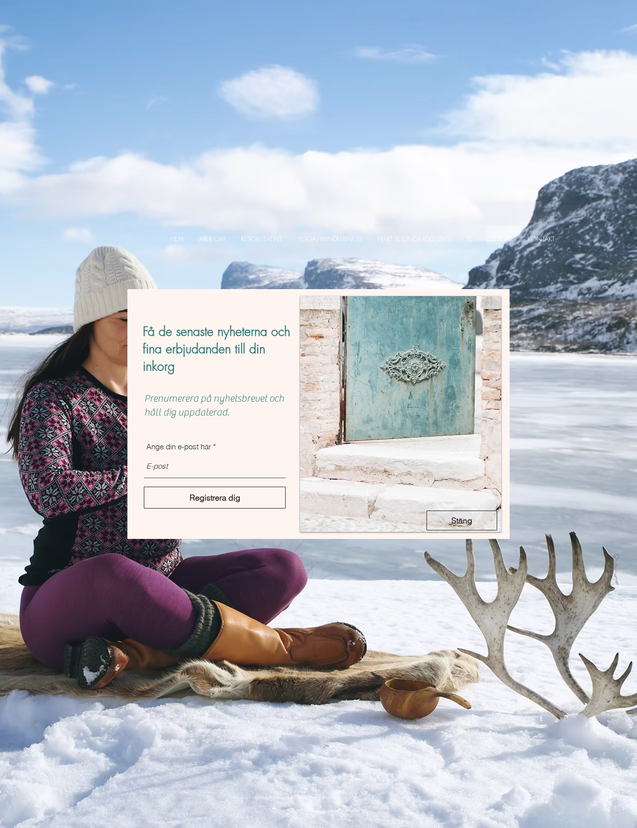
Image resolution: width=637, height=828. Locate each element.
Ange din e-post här (178, 446)
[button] (212, 238)
